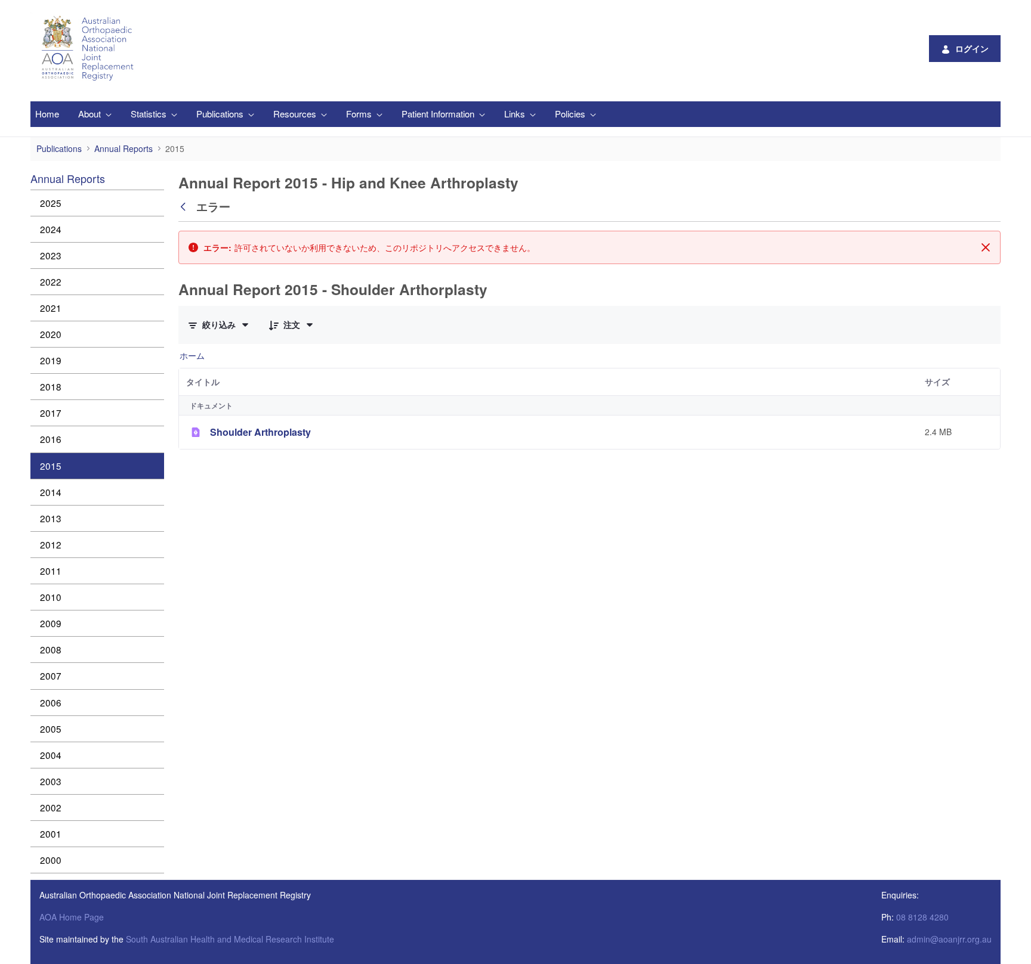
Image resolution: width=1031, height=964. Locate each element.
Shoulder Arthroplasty (260, 432)
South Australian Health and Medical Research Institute (230, 939)
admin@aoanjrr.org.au (949, 939)
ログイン (972, 48)
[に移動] (89, 48)
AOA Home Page (71, 917)
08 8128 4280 (922, 917)
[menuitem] (47, 114)
